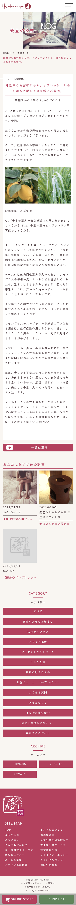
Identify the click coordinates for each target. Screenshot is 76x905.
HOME (7, 53)
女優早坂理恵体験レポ (54, 839)
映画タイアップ (38, 632)
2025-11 (20, 774)
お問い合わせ (48, 864)
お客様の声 (47, 834)
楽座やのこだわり (38, 733)
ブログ (21, 53)
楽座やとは (12, 834)
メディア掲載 (38, 642)
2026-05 (20, 764)
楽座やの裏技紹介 (38, 713)
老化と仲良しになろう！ (38, 723)
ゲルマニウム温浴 (16, 844)
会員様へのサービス (53, 844)
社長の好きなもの (38, 672)
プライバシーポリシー (54, 854)
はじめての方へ (15, 854)
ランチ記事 (38, 662)
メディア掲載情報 (16, 864)
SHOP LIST (57, 899)
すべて (38, 611)
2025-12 (56, 764)
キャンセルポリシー (53, 859)
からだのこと (38, 702)
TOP (8, 829)
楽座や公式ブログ (51, 829)
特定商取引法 (48, 849)
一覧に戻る (39, 447)
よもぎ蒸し (12, 839)
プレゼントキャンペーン (38, 652)
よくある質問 (38, 692)
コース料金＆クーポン (19, 849)
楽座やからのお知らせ (38, 621)
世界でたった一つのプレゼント (38, 682)
